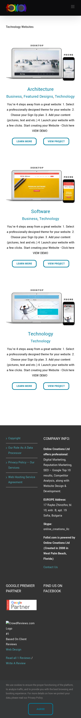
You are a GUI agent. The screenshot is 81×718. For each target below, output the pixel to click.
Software (40, 211)
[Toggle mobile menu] (73, 7)
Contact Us (50, 567)
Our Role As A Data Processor (20, 450)
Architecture (40, 89)
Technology (65, 96)
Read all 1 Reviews (18, 658)
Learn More (24, 141)
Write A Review (16, 663)
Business (14, 96)
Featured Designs (38, 96)
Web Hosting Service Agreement (21, 480)
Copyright (14, 438)
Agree (41, 709)
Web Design (13, 650)
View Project (56, 141)
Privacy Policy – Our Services (21, 465)
